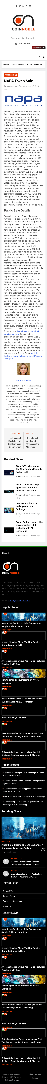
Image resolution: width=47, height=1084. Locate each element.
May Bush (21, 476)
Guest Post (6, 630)
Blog (31, 1074)
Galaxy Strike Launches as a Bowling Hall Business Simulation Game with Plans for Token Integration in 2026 (21, 755)
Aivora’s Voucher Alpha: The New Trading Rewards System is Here (29, 469)
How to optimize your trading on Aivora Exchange (26, 506)
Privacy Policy (9, 896)
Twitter (7, 356)
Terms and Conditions (12, 901)
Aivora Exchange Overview (14, 717)
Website (35, 353)
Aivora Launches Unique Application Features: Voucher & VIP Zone (28, 487)
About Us (7, 906)
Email (31, 356)
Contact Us (8, 891)
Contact (35, 1078)
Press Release (11, 75)
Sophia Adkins (12, 86)
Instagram (8, 358)
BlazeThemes (13, 1080)
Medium (38, 356)
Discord (14, 356)
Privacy (38, 1074)
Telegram (23, 356)
